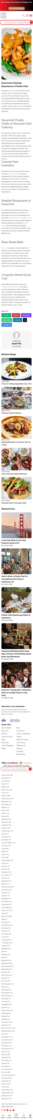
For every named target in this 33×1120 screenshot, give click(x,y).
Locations (19, 751)
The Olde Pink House (16, 218)
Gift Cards (5, 743)
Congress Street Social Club (10, 287)
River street (5, 248)
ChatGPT (6, 315)
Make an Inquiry (22, 740)
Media (3, 748)
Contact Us (20, 731)
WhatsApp (7, 320)
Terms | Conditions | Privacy (23, 735)
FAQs (3, 740)
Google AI (6, 325)
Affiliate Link (20, 745)
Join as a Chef (6, 737)
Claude (16, 315)
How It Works (6, 728)
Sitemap (19, 748)
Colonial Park (13, 174)
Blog (18, 728)
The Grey (29, 218)
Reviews (4, 734)
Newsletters (20, 754)
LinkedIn (17, 320)
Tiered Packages (7, 745)
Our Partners (21, 743)
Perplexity (26, 315)
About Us (4, 731)
